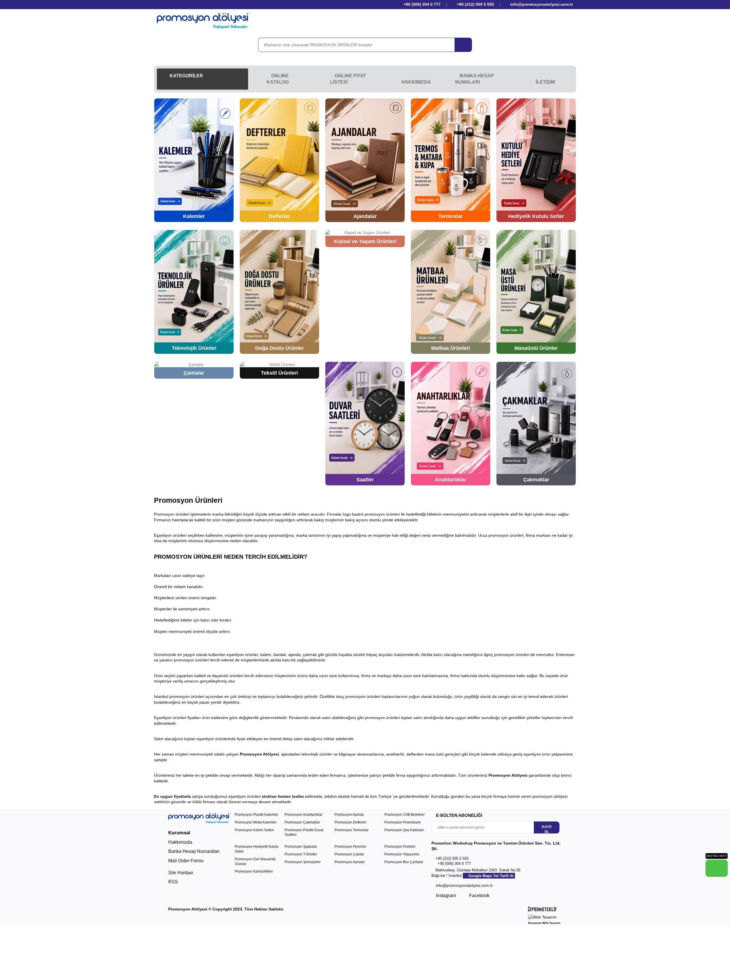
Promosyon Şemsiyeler (303, 862)
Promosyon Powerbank (402, 822)
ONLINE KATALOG (278, 78)
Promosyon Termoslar (351, 830)
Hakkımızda (180, 842)
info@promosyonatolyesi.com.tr (541, 4)
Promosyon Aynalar (349, 862)
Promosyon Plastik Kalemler (256, 815)
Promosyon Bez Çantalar (403, 862)
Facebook (478, 895)
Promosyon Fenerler (350, 847)
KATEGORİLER (186, 75)
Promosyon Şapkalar (301, 847)
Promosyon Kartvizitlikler (254, 871)
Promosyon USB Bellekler (404, 815)
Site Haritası (180, 872)
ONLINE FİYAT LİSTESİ (348, 78)
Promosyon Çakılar (349, 854)
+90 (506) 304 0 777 (421, 4)
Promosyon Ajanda (349, 815)
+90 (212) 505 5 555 (475, 4)
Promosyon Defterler (350, 822)
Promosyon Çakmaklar (302, 822)
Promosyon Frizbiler (399, 847)
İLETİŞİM (545, 82)
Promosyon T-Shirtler (301, 854)
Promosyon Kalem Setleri (254, 830)
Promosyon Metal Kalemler (256, 822)
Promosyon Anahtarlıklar (304, 815)
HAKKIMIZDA (416, 82)
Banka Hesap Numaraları (194, 851)
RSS (173, 881)
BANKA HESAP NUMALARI (474, 78)
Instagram (445, 895)
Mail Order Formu (186, 860)
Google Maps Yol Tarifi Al (490, 876)
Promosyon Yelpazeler (401, 854)
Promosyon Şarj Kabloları (404, 830)
